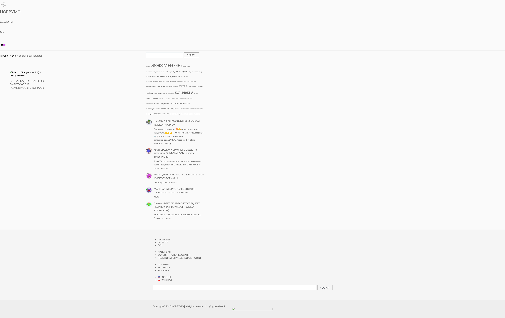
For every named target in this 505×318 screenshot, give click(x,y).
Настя (158, 121)
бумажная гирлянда (195, 72)
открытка (164, 103)
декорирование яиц (169, 81)
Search (191, 55)
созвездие (149, 114)
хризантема (174, 114)
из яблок (149, 93)
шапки (191, 114)
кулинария (184, 92)
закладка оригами (172, 86)
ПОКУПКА (163, 264)
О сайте (163, 242)
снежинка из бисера (196, 109)
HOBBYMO (10, 11)
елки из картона (151, 86)
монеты (161, 99)
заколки (183, 85)
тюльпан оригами (161, 114)
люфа (196, 93)
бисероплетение (165, 65)
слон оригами (184, 109)
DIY (2, 32)
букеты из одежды (180, 71)
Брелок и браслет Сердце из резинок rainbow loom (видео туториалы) (175, 153)
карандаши (157, 93)
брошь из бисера (166, 72)
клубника (171, 93)
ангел (148, 66)
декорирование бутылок (154, 81)
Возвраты (164, 267)
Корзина (163, 270)
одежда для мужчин (152, 103)
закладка (161, 86)
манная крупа (152, 98)
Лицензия (164, 251)
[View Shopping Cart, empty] (3, 45)
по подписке (176, 103)
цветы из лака (183, 114)
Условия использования (174, 254)
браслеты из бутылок (153, 72)
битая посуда (185, 66)
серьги (174, 108)
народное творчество (172, 99)
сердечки (165, 108)
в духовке (175, 76)
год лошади (184, 76)
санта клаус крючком (153, 109)
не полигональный (186, 99)
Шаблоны (6, 21)
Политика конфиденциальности (179, 257)
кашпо (165, 93)
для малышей (181, 81)
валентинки (163, 76)
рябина (186, 103)
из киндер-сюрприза (196, 86)
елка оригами (191, 81)
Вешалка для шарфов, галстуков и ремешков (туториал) (27, 84)
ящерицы (197, 114)
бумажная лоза (151, 76)
